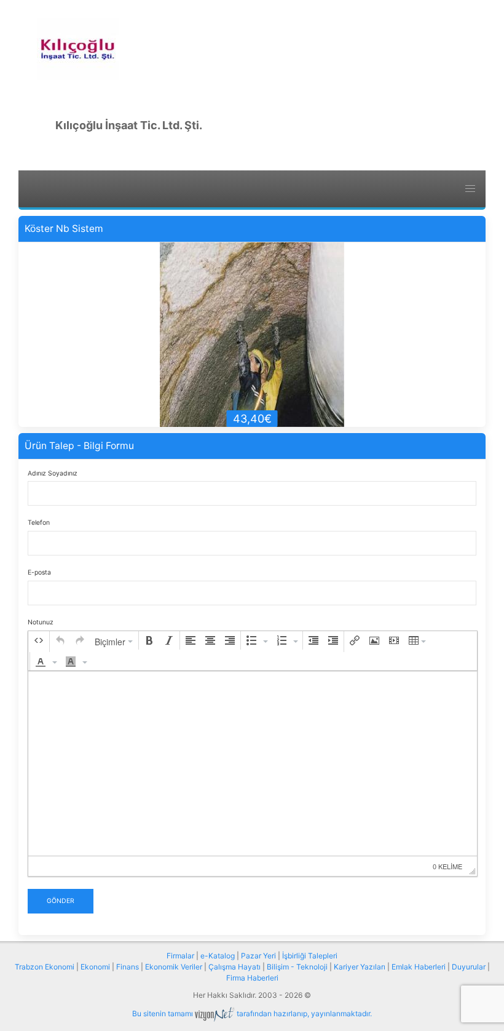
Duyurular (469, 966)
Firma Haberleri (252, 977)
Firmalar (180, 955)
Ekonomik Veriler (173, 966)
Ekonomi (95, 966)
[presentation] (38, 640)
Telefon (39, 523)
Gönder (60, 901)
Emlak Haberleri (419, 966)
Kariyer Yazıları (359, 966)
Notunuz (40, 622)
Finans (127, 966)
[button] (39, 640)
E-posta (39, 572)
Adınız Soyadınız (52, 473)
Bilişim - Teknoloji (297, 966)
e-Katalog (217, 955)
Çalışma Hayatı (234, 966)
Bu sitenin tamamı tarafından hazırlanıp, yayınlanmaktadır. (252, 1013)
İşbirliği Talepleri (309, 955)
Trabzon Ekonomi (44, 966)
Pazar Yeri (258, 955)
